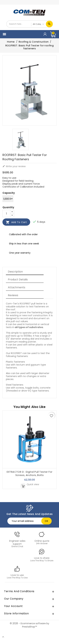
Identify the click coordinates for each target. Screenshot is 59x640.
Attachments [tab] (16, 287)
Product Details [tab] (18, 279)
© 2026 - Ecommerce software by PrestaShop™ (29, 625)
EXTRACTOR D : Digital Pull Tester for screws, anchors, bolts (29, 473)
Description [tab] (15, 271)
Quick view (33, 484)
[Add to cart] (23, 486)
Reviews (13, 295)
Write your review (14, 166)
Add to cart (16, 222)
